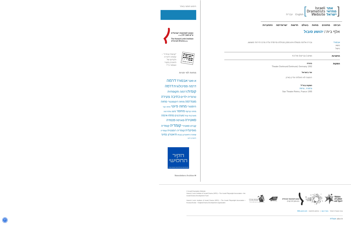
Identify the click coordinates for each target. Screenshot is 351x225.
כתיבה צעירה (170, 97)
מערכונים (179, 115)
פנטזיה (170, 120)
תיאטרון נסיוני (169, 134)
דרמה (171, 80)
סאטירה (190, 120)
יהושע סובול (313, 32)
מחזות (315, 25)
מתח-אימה (167, 115)
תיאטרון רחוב (192, 138)
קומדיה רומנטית (176, 130)
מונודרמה (190, 101)
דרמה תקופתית (177, 91)
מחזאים (326, 25)
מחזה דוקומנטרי (176, 101)
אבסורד (182, 80)
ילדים (184, 96)
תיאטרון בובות (184, 135)
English (299, 14)
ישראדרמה (281, 25)
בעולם (305, 25)
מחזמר (181, 111)
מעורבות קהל (190, 116)
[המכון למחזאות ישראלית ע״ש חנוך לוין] (178, 35)
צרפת (302, 88)
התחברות (268, 25)
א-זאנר (192, 80)
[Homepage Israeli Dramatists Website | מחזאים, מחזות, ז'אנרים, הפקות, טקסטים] (322, 18)
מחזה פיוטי (179, 106)
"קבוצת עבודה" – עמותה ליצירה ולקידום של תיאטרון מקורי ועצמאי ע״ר (169, 59)
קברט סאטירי (189, 125)
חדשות (294, 25)
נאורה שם (325, 211)
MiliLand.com (302, 211)
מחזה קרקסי (190, 111)
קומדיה (175, 125)
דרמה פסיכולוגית (185, 86)
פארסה (180, 120)
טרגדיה (192, 96)
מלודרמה (167, 111)
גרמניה (308, 88)
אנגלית (333, 218)
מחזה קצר (166, 107)
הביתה (336, 25)
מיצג (174, 111)
